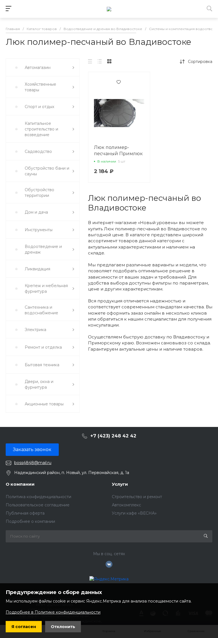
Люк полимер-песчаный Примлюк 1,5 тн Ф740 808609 (118, 154)
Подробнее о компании (30, 521)
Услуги (120, 484)
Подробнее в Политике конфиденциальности (53, 612)
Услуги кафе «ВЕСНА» (134, 513)
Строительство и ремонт (137, 496)
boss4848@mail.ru (32, 462)
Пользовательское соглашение (38, 505)
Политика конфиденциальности (38, 496)
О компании (20, 484)
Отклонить (63, 626)
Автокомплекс (126, 505)
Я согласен (23, 626)
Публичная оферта (25, 513)
